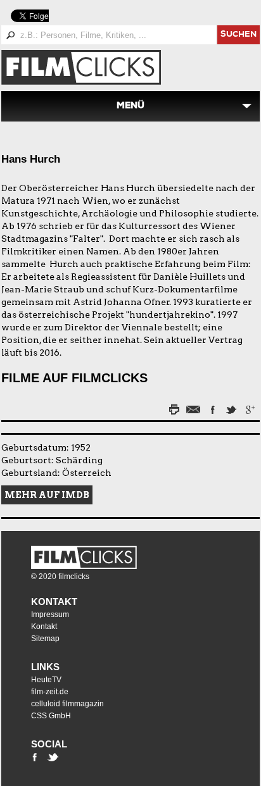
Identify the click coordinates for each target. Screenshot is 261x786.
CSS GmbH (51, 715)
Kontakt (54, 601)
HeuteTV (46, 679)
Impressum (50, 614)
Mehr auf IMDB (46, 495)
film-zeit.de (49, 691)
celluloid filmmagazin (67, 703)
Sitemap (45, 638)
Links (45, 666)
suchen (238, 35)
